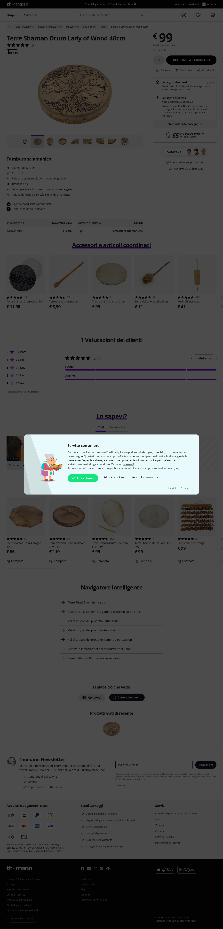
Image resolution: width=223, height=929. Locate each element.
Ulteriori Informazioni (143, 477)
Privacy (184, 488)
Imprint (172, 488)
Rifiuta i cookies (114, 477)
